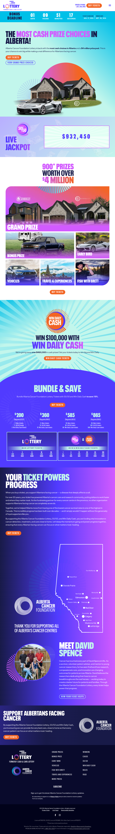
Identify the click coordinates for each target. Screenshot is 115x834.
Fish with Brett (58, 770)
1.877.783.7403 (81, 6)
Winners (86, 752)
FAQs (85, 775)
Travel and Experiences (62, 775)
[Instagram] (60, 815)
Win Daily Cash (89, 766)
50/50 (85, 761)
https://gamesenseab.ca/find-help (80, 828)
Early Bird (56, 761)
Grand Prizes (57, 752)
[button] (110, 5)
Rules (85, 770)
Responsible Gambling (67, 810)
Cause (85, 757)
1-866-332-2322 (49, 828)
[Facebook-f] (55, 815)
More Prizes (57, 779)
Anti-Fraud (55, 810)
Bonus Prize (57, 757)
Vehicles (55, 766)
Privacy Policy (46, 810)
